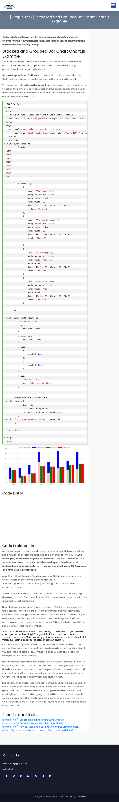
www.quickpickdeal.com (58, 796)
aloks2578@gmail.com (15, 763)
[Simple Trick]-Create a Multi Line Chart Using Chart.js (33, 719)
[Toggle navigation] (113, 5)
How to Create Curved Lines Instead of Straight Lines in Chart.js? (38, 723)
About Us (8, 768)
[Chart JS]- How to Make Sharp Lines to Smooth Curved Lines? (37, 730)
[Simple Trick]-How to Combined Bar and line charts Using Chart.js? (40, 726)
